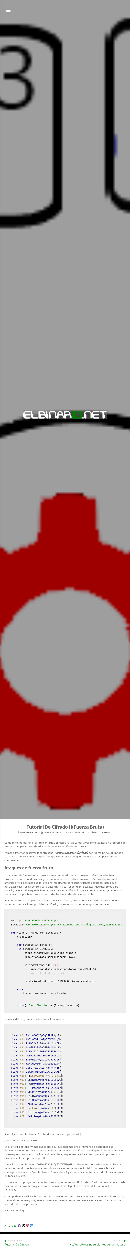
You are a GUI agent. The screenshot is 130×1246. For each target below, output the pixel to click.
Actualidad (102, 832)
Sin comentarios (78, 832)
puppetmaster (28, 832)
